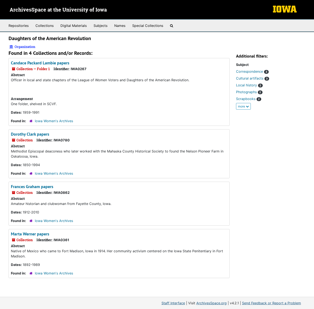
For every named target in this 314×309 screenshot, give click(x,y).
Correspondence (251, 71)
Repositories (19, 25)
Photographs (248, 92)
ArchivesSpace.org (211, 303)
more (242, 106)
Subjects (100, 25)
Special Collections (147, 25)
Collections (44, 25)
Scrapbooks (248, 99)
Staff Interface (173, 303)
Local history (248, 85)
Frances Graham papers (32, 186)
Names (119, 25)
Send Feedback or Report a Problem (271, 303)
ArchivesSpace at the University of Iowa (58, 10)
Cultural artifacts (252, 78)
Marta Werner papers (30, 234)
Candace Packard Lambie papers (40, 63)
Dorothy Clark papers (30, 134)
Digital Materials (73, 25)
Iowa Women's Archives (54, 121)
